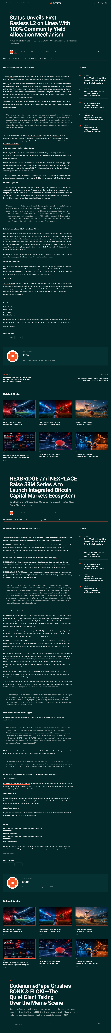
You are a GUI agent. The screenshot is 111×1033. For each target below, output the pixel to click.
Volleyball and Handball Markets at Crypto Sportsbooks (87, 455)
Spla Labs (22, 247)
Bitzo (15, 53)
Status (11, 76)
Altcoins (12, 3)
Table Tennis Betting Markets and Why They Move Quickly (49, 455)
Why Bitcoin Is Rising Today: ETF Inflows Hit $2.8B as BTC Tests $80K (93, 130)
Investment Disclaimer (9, 326)
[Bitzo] (55, 3)
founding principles (34, 135)
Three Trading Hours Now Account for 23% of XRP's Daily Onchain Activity (95, 80)
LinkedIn (11, 337)
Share (100, 52)
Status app (55, 135)
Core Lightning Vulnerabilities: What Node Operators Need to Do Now (93, 117)
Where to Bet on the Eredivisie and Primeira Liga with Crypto (50, 423)
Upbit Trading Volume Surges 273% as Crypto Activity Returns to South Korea (94, 93)
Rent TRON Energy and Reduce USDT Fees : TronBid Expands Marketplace (16, 456)
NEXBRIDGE (7, 545)
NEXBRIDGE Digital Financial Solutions (16, 784)
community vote (28, 178)
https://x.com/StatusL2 (25, 97)
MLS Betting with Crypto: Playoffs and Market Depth (12, 423)
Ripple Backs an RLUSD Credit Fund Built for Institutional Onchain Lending (94, 105)
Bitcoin (5, 3)
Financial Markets (21, 3)
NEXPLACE (19, 545)
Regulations (35, 3)
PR (29, 3)
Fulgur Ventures (8, 813)
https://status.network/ (11, 143)
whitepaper (67, 175)
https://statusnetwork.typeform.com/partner (37, 274)
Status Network (8, 283)
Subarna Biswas (18, 1024)
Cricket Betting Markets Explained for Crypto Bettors (85, 423)
